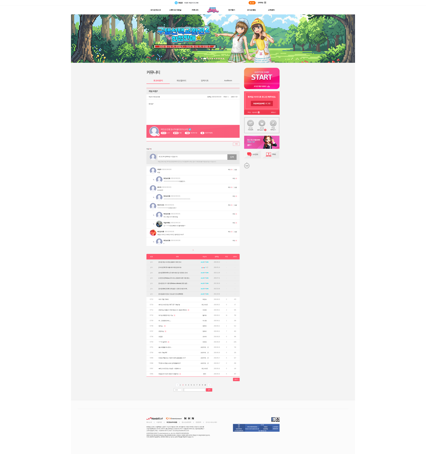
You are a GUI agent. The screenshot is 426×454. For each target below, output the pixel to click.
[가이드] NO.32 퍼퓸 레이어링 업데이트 (170, 267)
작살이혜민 (167, 223)
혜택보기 (273, 112)
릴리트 (205, 315)
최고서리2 (205, 304)
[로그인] (252, 2)
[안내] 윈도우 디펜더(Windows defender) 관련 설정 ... (173, 283)
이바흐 (205, 310)
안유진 (205, 342)
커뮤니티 (195, 10)
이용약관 (159, 422)
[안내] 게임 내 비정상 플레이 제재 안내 (170, 262)
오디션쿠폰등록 (250, 129)
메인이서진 (160, 205)
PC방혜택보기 (273, 129)
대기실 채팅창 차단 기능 (167, 315)
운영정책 (198, 422)
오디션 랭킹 (251, 10)
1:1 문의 (252, 154)
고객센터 (271, 10)
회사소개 (149, 422)
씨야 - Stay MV (163, 352)
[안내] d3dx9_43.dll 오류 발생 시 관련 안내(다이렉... (173, 289)
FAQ (271, 154)
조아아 (205, 336)
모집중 (161, 336)
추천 (229, 169)
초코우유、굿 (205, 347)
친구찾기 (231, 10)
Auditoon (228, 80)
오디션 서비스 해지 (211, 422)
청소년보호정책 (186, 422)
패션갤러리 (181, 80)
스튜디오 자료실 (175, 10)
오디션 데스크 (155, 10)
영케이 (205, 326)
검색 (209, 390)
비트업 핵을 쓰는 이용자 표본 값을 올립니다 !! (172, 358)
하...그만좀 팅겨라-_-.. (165, 320)
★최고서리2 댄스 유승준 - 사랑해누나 (170, 368)
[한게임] (165, 3)
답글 (235, 169)
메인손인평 (156, 97)
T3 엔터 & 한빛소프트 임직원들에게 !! (169, 363)
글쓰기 (236, 379)
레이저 (159, 187)
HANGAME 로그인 (262, 103)
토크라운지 (158, 80)
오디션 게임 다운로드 (262, 86)
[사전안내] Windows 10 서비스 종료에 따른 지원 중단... (174, 278)
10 (205, 385)
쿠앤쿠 (159, 169)
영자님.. (162, 326)
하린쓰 (205, 299)
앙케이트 (204, 80)
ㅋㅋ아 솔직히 (164, 342)
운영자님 (162, 331)
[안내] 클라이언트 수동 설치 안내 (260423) (171, 294)
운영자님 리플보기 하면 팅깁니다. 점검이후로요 (174, 310)
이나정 (205, 320)
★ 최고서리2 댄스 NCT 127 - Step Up (169, 304)
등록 (232, 157)
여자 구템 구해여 (164, 299)
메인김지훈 (160, 231)
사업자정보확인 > (199, 428)
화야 (204, 374)
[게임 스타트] (262, 75)
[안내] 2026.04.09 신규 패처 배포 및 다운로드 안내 (173, 273)
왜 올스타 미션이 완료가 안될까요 (170, 374)
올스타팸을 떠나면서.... (165, 347)
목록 (236, 144)
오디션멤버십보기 (260, 129)
